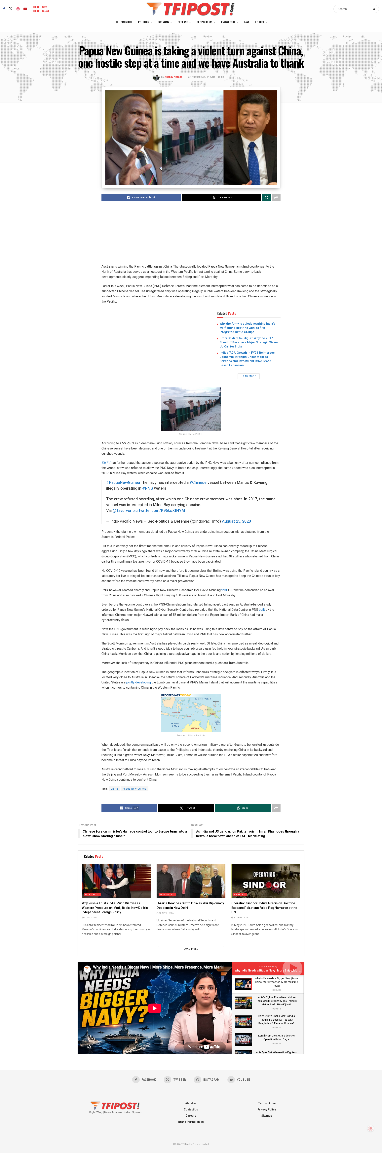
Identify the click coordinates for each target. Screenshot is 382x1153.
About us (191, 1103)
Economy (163, 22)
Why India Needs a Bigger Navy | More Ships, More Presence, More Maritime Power (289, 971)
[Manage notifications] (370, 1128)
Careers (191, 1116)
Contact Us (191, 1109)
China (114, 789)
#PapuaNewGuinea (123, 482)
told (224, 590)
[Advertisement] (191, 236)
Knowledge (228, 22)
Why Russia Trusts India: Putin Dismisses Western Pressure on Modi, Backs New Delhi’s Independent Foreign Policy (115, 908)
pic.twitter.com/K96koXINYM (159, 510)
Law (246, 22)
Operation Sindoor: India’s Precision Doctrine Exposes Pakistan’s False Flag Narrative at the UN (264, 908)
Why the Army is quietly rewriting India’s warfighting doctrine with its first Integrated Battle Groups (247, 327)
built (262, 609)
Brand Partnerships (191, 1122)
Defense (183, 22)
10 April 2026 (240, 917)
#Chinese (198, 482)
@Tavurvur (122, 510)
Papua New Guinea (134, 789)
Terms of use (267, 1103)
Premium (126, 22)
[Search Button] (375, 9)
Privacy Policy (266, 1109)
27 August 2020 (197, 77)
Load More (249, 376)
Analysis (240, 894)
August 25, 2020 (236, 521)
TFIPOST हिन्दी (40, 7)
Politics (143, 22)
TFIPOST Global (41, 11)
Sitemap (266, 1116)
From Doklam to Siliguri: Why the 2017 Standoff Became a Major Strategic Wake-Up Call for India (249, 342)
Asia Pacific (217, 77)
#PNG (147, 488)
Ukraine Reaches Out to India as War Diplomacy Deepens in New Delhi (190, 905)
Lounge (260, 22)
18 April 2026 (165, 913)
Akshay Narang (173, 77)
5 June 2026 (90, 917)
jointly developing (138, 682)
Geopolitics (204, 22)
